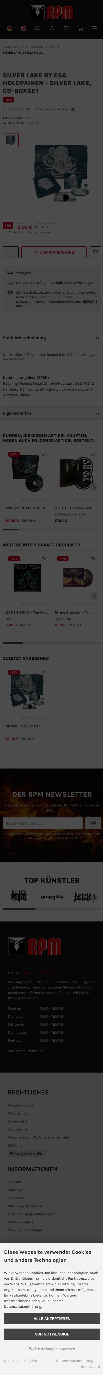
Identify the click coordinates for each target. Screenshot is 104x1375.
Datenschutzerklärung (74, 1360)
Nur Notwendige (52, 1334)
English (30, 1360)
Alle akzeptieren (52, 1319)
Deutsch (11, 1360)
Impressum (90, 1366)
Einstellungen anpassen (54, 1349)
